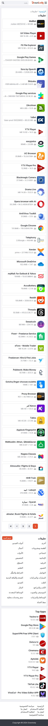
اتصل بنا (24, 709)
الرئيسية (42, 11)
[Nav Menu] (45, 2)
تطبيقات (42, 538)
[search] (3, 3)
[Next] (16, 526)
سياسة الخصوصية (27, 706)
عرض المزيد (7, 538)
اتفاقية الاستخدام (37, 709)
